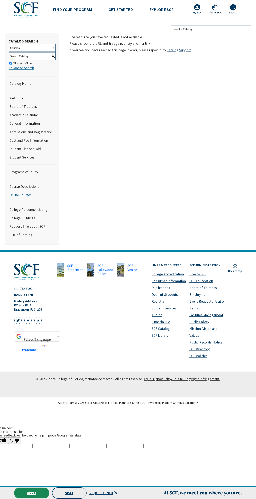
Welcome (16, 98)
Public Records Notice (205, 342)
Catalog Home (20, 83)
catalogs (68, 403)
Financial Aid (161, 321)
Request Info (101, 493)
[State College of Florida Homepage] (26, 9)
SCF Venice (132, 267)
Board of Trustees (23, 106)
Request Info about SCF (27, 226)
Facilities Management (206, 315)
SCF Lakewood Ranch (105, 269)
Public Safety (199, 321)
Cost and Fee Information (28, 140)
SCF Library (160, 335)
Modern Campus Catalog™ (180, 403)
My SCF (197, 12)
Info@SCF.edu (23, 295)
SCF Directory (199, 349)
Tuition (157, 315)
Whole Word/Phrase (23, 63)
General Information (24, 123)
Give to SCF (197, 274)
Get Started (120, 9)
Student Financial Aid (25, 148)
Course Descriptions (24, 186)
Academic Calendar (23, 115)
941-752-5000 (23, 289)
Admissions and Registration (31, 132)
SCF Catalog (161, 328)
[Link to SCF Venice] (120, 270)
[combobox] (211, 29)
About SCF (215, 12)
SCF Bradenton (75, 267)
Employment (199, 294)
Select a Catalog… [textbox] (183, 29)
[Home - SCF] (33, 271)
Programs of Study (23, 172)
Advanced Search (21, 68)
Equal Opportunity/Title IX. (164, 379)
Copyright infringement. (202, 379)
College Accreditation (168, 274)
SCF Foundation (201, 281)
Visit (69, 493)
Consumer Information (169, 281)
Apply (31, 493)
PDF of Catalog (20, 234)
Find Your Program (72, 9)
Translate (29, 350)
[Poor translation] (14, 440)
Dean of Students (165, 294)
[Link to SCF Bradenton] (60, 270)
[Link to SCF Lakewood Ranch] (90, 270)
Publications (161, 287)
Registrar (159, 301)
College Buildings (22, 218)
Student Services (21, 157)
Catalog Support (179, 50)
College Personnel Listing (28, 209)
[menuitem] (72, 9)
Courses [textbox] (15, 47)
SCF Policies (198, 356)
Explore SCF (161, 9)
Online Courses (20, 195)
